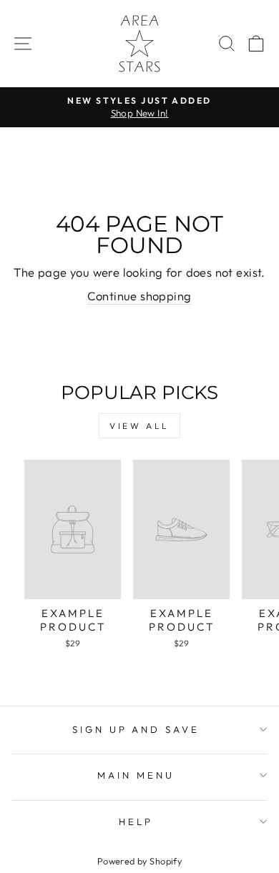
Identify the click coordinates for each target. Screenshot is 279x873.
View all (139, 425)
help (136, 821)
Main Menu (136, 775)
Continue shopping (139, 295)
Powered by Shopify (139, 861)
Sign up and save (136, 729)
